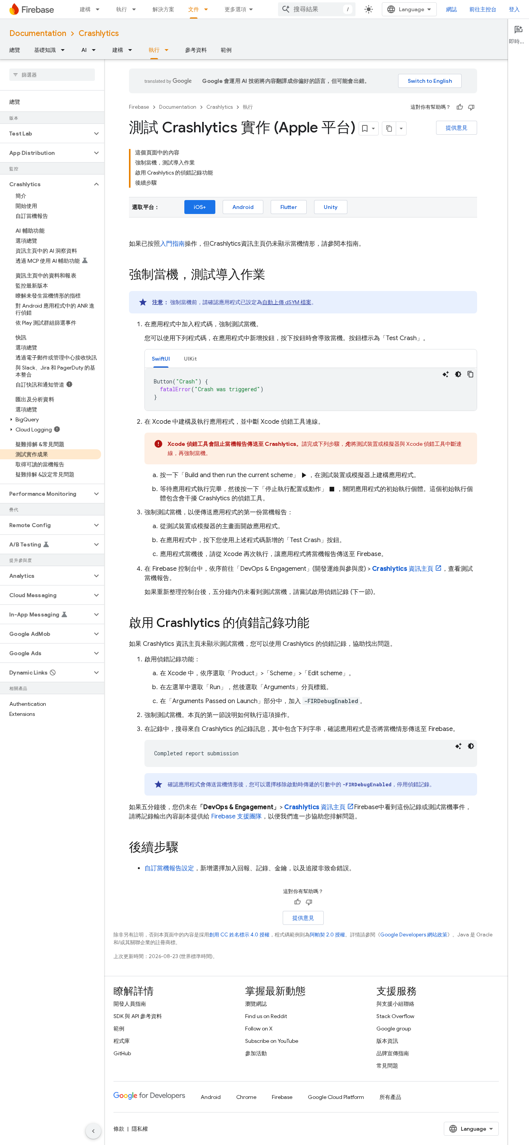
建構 (85, 9)
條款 (118, 1129)
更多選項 (235, 9)
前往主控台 (482, 9)
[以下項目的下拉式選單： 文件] (208, 9)
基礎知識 (45, 49)
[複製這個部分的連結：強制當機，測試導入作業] (273, 275)
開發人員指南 (129, 1003)
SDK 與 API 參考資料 (137, 1016)
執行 (121, 9)
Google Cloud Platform (336, 1097)
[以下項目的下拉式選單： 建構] (100, 9)
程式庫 (121, 1040)
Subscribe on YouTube (271, 1040)
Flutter (288, 207)
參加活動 (256, 1053)
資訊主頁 (402, 569)
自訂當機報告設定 (169, 868)
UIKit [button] (190, 358)
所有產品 (390, 1097)
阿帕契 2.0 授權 (327, 934)
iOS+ (200, 207)
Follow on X (259, 1028)
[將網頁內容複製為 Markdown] (389, 128)
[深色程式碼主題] (458, 374)
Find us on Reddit (266, 1016)
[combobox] (317, 9)
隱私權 (140, 1129)
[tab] (161, 358)
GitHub (122, 1053)
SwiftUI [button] (161, 358)
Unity (331, 207)
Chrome (246, 1097)
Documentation (37, 33)
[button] (46, 133)
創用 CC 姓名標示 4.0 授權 (239, 934)
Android (243, 207)
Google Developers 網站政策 (413, 934)
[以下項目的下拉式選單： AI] (96, 50)
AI (84, 49)
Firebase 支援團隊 (236, 816)
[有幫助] (459, 107)
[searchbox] (52, 74)
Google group (393, 1028)
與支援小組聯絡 (395, 1003)
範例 (226, 49)
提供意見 (456, 127)
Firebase (139, 107)
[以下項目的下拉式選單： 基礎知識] (65, 50)
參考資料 (196, 49)
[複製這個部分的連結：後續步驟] (186, 848)
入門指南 (172, 244)
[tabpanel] (311, 389)
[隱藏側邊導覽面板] (93, 1131)
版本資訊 (387, 1040)
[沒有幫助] (471, 107)
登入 (514, 9)
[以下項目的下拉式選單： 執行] (136, 9)
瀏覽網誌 (256, 1003)
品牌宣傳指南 (392, 1053)
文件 (193, 9)
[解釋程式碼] (446, 374)
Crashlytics (99, 33)
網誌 (451, 9)
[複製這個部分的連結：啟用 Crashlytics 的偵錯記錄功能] (317, 623)
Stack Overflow (395, 1016)
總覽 (14, 49)
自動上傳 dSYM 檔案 (286, 302)
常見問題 (387, 1065)
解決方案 (163, 9)
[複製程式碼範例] (470, 374)
